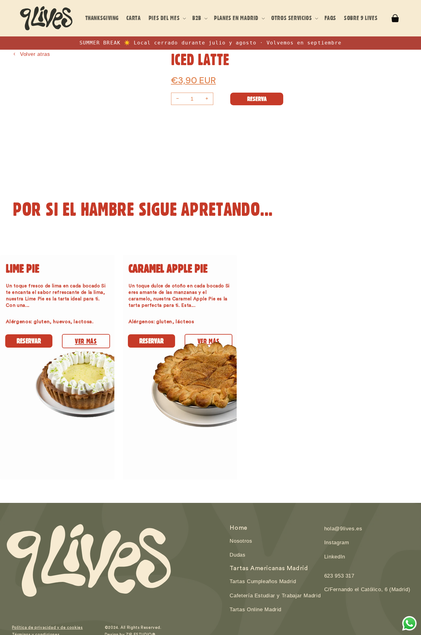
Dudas (237, 555)
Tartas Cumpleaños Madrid (263, 581)
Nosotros (241, 541)
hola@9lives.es (343, 529)
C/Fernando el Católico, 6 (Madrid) (367, 589)
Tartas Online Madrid (255, 609)
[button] (167, 18)
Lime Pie (22, 268)
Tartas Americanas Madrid (269, 568)
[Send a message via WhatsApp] (409, 623)
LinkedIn (334, 557)
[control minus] (176, 99)
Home (238, 528)
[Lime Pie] (57, 416)
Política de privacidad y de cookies (47, 627)
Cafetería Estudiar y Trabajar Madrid (275, 596)
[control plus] (207, 99)
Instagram (336, 542)
